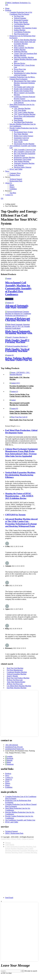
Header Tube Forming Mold (23, 89)
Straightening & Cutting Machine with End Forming (25, 74)
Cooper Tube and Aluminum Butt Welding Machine (25, 54)
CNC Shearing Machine (22, 108)
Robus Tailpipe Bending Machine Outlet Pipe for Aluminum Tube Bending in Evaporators (21, 413)
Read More (9, 299)
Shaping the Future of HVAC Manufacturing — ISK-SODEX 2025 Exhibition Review (19, 495)
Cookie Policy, (6, 839)
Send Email (9, 897)
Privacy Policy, (16, 839)
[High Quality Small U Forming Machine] (16, 337)
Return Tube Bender (21, 22)
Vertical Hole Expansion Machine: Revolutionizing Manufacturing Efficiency (20, 474)
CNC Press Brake (20, 110)
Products (8, 10)
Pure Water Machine (21, 134)
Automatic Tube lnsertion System (25, 28)
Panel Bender (18, 120)
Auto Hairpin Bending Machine (20, 847)
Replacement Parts (16, 181)
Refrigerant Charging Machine (24, 157)
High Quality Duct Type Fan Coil (21, 420)
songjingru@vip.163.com (14, 747)
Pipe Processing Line (21, 34)
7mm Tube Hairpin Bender (16, 682)
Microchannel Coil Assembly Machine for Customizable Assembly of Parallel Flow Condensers (18, 288)
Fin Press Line (19, 16)
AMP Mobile (9, 845)
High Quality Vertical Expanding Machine (17, 350)
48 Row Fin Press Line (15, 684)
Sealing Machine (19, 30)
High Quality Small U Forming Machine (17, 341)
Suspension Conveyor (21, 138)
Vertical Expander (20, 18)
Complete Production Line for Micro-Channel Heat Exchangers (22, 78)
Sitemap (8, 843)
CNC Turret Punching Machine (24, 114)
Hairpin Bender (19, 26)
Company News (15, 173)
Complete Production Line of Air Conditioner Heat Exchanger (21, 13)
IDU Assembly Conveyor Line (24, 151)
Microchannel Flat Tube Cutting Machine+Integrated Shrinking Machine (25, 83)
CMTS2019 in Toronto (15, 514)
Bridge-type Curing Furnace (23, 136)
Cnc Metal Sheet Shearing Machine (19, 686)
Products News (15, 175)
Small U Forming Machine (27, 852)
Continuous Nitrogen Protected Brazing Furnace (24, 98)
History (12, 187)
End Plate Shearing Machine (16, 688)
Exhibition (13, 189)
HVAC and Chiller (16, 169)
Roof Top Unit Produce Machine (18, 678)
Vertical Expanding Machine (16, 674)
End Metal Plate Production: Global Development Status (21, 431)
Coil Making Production (22, 32)
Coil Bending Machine (21, 24)
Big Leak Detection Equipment (24, 153)
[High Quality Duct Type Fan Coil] (18, 417)
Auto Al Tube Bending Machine (25, 40)
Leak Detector (19, 165)
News (7, 171)
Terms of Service (28, 839)
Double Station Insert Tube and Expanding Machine (24, 43)
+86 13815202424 (11, 745)
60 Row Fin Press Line (15, 680)
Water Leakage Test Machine (24, 48)
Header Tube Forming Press (23, 91)
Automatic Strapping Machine (24, 163)
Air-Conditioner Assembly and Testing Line (20, 820)
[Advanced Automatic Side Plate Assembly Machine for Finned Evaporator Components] (9, 303)
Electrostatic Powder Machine (24, 144)
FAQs (7, 781)
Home (7, 8)
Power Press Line (20, 69)
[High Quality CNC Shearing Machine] (22, 374)
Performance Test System (22, 159)
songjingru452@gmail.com (14, 749)
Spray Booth (18, 142)
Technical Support (16, 179)
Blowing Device (19, 63)
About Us (8, 183)
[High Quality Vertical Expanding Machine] (16, 346)
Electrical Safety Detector (22, 167)
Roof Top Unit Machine (15, 668)
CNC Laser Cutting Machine (24, 112)
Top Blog (13, 193)
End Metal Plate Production (23, 122)
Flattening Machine (20, 51)
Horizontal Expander (21, 20)
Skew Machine (19, 46)
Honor (12, 185)
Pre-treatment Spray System (23, 132)
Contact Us (9, 195)
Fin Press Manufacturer (15, 670)
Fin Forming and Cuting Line (24, 87)
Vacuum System (19, 155)
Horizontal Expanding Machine (23, 850)
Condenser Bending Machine (17, 672)
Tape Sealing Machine (21, 161)
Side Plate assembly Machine (24, 57)
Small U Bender (12, 676)
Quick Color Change (21, 140)
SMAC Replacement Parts (14, 833)
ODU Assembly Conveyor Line (25, 150)
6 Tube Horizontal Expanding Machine (18, 846)
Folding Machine (20, 49)
